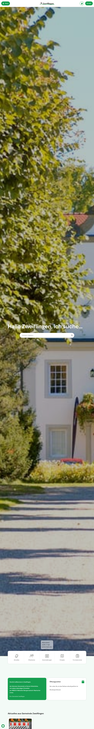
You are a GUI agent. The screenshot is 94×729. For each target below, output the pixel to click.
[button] (3, 726)
